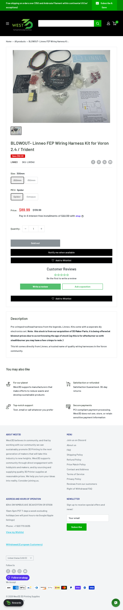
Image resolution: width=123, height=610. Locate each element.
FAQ (69, 449)
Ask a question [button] (82, 286)
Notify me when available (61, 252)
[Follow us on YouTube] (25, 571)
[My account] (108, 23)
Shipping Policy (75, 454)
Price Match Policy (76, 464)
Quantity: (15, 228)
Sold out (35, 243)
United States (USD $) (17, 558)
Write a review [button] (40, 286)
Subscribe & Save (106, 5)
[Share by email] (110, 162)
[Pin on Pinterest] (99, 162)
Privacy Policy (74, 478)
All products (20, 41)
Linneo (14, 162)
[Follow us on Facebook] (8, 571)
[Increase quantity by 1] (41, 229)
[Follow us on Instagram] (19, 571)
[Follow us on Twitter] (14, 571)
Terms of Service (75, 474)
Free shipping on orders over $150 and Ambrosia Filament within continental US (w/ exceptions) (47, 5)
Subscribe (76, 527)
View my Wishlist (15, 532)
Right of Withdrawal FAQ (79, 488)
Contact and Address (78, 469)
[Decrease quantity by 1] (25, 229)
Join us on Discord (76, 440)
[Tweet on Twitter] (104, 162)
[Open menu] (7, 23)
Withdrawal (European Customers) (24, 544)
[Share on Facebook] (93, 162)
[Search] (97, 23)
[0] (114, 23)
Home (9, 41)
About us (71, 445)
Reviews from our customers (82, 483)
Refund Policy (74, 459)
